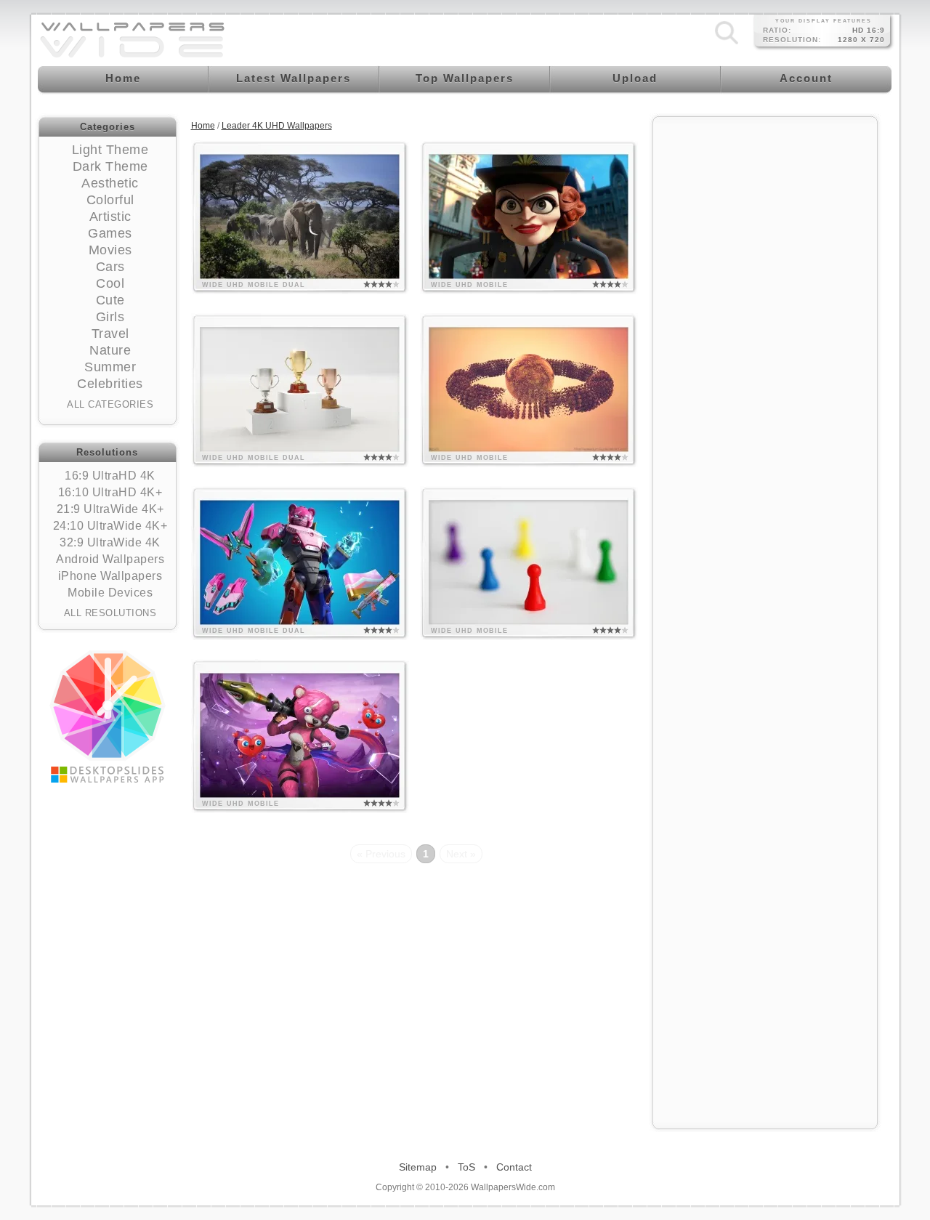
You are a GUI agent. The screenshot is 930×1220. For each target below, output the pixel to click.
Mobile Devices (110, 592)
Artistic (110, 216)
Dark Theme (110, 166)
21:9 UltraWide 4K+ (110, 509)
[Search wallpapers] (726, 44)
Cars (110, 266)
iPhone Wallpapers (110, 576)
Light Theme (110, 149)
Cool (110, 283)
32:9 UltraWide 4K (110, 542)
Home (203, 126)
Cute (110, 300)
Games (110, 233)
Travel (110, 333)
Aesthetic (110, 183)
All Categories (110, 404)
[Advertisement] (765, 343)
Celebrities (110, 383)
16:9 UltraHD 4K (110, 475)
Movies (110, 250)
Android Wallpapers (110, 559)
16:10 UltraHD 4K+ (110, 492)
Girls (110, 317)
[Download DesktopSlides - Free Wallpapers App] (107, 716)
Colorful (110, 200)
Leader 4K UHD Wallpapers (277, 126)
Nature (110, 350)
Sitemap (418, 1167)
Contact (514, 1167)
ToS (466, 1167)
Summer (110, 367)
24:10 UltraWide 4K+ (110, 526)
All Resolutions (110, 612)
